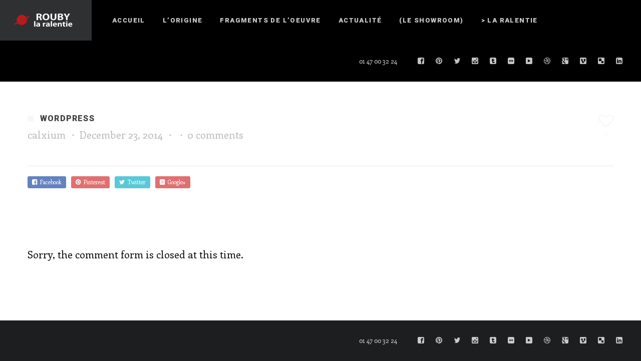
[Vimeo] (583, 61)
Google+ (175, 182)
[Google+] (565, 61)
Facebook (49, 182)
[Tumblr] (493, 61)
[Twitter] (457, 61)
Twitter (135, 182)
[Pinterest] (439, 61)
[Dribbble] (547, 61)
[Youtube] (529, 61)
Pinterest (93, 182)
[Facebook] (421, 61)
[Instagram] (475, 61)
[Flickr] (511, 61)
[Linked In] (619, 61)
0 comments (215, 134)
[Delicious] (601, 61)
